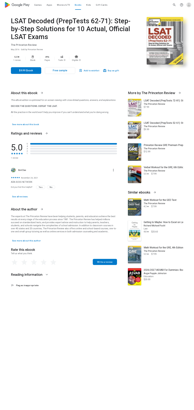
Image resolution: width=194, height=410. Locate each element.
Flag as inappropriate (25, 285)
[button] (64, 60)
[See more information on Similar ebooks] (154, 192)
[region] (71, 58)
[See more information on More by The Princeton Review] (179, 93)
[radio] (14, 262)
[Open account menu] (188, 5)
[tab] (38, 5)
